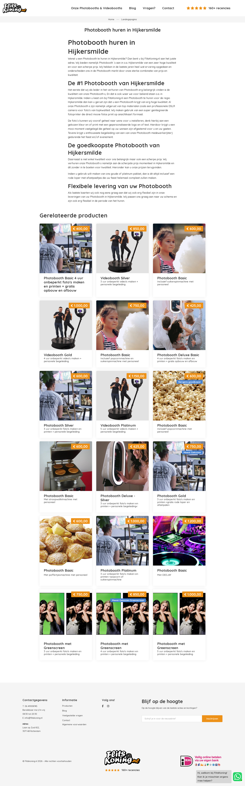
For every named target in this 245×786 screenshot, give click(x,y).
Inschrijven (212, 718)
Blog (132, 8)
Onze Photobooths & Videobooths (96, 8)
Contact (168, 8)
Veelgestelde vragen (72, 715)
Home (111, 19)
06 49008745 (31, 706)
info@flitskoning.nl (33, 718)
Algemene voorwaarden (74, 724)
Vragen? (149, 8)
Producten (67, 705)
